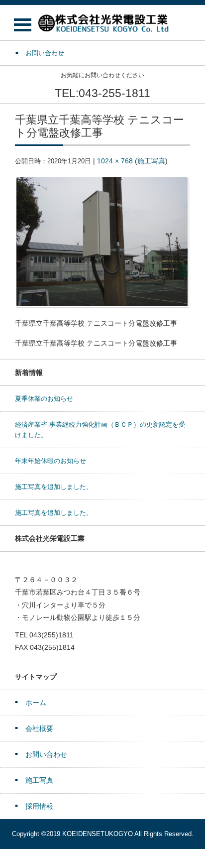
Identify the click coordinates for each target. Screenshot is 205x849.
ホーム (35, 703)
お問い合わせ (46, 754)
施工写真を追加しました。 (54, 486)
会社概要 (39, 728)
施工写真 (151, 161)
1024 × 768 (115, 161)
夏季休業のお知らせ (44, 398)
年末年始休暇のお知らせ (50, 461)
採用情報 (39, 806)
